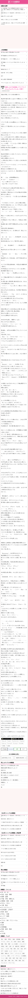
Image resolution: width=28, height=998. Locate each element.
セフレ (22, 741)
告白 (23, 960)
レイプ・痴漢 (5, 916)
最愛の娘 (3, 862)
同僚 (15, 948)
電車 (9, 944)
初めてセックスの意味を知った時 (10, 765)
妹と (2, 865)
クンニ (20, 951)
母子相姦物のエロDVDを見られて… (9, 55)
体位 (13, 960)
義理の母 (17, 946)
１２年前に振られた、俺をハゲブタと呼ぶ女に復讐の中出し (13, 23)
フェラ (16, 743)
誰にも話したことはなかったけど (10, 775)
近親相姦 (4, 927)
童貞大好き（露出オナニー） (8, 818)
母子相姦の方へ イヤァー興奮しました (10, 59)
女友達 (6, 951)
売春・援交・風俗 (6, 929)
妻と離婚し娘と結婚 (6, 772)
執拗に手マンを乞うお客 (6, 16)
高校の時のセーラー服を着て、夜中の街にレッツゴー (13, 13)
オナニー (4, 918)
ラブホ (21, 743)
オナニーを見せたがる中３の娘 (8, 855)
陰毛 (21, 958)
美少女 (19, 941)
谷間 (14, 958)
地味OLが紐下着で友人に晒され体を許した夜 (11, 825)
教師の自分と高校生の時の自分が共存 (11, 983)
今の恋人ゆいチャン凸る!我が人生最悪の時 (11, 828)
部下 (25, 948)
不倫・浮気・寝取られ (7, 899)
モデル (8, 941)
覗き (2, 939)
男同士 (9, 939)
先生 (18, 948)
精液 (23, 953)
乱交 (2, 924)
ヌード (24, 958)
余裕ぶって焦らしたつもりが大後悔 (9, 19)
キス (10, 741)
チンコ (4, 743)
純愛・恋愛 (4, 896)
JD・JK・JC (5, 892)
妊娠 (2, 960)
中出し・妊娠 (5, 914)
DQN (15, 941)
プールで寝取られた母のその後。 (9, 848)
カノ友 (7, 948)
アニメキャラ (4, 962)
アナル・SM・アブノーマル (9, 920)
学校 (6, 944)
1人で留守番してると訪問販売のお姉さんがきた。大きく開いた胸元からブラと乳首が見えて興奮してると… (13, 9)
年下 (2, 951)
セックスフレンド (7, 738)
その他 (3, 933)
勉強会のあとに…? (5, 69)
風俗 (9, 955)
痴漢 (6, 939)
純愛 (20, 960)
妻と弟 (2, 978)
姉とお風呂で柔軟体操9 (6, 79)
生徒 (22, 948)
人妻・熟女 (4, 905)
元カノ (2, 948)
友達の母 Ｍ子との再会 (6, 72)
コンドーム (3, 955)
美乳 (10, 958)
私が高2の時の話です (6, 974)
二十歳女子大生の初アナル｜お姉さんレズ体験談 (12, 822)
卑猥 (16, 960)
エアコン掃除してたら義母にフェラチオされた (13, 971)
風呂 (7, 946)
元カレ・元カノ (5, 903)
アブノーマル (11, 962)
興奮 (9, 960)
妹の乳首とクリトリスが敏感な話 (9, 993)
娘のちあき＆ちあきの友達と (8, 852)
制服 (14, 939)
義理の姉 (23, 946)
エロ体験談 (23, 955)
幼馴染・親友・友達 (18, 738)
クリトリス (16, 741)
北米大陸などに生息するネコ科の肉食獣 (7, 757)
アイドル (3, 941)
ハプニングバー (22, 944)
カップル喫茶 (15, 944)
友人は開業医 (4, 777)
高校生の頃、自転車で (6, 976)
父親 (10, 946)
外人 (2, 931)
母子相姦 (3, 65)
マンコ (2, 958)
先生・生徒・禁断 (6, 894)
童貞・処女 (4, 911)
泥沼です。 (4, 770)
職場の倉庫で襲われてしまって (9, 768)
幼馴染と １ (4, 782)
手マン (12, 953)
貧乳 (7, 958)
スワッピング (18, 953)
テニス (2, 785)
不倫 (11, 948)
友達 (9, 745)
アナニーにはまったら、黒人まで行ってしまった (12, 82)
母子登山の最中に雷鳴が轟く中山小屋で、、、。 (12, 52)
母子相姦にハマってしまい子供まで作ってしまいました (13, 63)
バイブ (10, 743)
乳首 (4, 745)
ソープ (12, 955)
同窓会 (2, 946)
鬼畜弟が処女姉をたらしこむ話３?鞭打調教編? (21, 757)
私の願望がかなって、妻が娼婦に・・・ (11, 780)
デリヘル (18, 955)
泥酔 (2, 922)
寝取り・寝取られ (5, 953)
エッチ (4, 741)
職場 (23, 941)
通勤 (2, 944)
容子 (2, 76)
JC (11, 941)
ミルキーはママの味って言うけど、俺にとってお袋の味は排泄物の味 (13, 989)
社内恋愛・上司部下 (7, 909)
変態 (23, 939)
